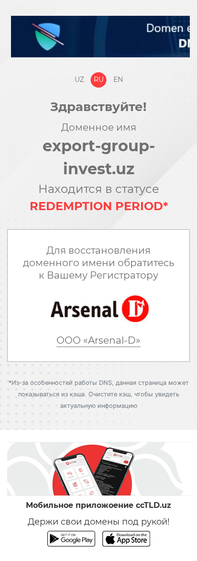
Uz (79, 79)
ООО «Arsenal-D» (98, 340)
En (118, 79)
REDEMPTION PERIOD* (99, 206)
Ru (99, 79)
